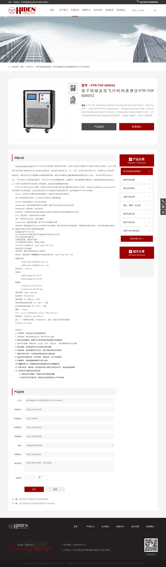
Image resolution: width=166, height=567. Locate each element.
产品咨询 (99, 126)
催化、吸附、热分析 (132, 205)
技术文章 (98, 10)
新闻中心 (86, 10)
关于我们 (63, 10)
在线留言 (109, 10)
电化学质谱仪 (129, 188)
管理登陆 (140, 563)
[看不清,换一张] (44, 478)
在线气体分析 (129, 197)
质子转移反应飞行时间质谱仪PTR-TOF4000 (37, 503)
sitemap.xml (112, 563)
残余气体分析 (129, 222)
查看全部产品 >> (137, 239)
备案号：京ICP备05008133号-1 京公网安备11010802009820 (83, 563)
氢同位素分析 (129, 214)
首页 (52, 10)
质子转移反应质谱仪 (44, 67)
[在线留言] (163, 212)
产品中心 (75, 10)
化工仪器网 (131, 563)
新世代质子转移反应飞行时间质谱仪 (33, 499)
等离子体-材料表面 (131, 231)
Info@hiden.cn (79, 545)
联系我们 (121, 10)
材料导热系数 (129, 180)
